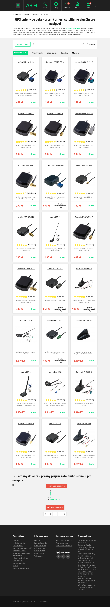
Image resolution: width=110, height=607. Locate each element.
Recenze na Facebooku (64, 546)
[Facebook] (58, 556)
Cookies (15, 566)
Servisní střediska (19, 563)
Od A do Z (64, 53)
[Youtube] (68, 556)
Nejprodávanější (20, 53)
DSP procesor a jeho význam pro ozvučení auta (87, 562)
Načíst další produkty (55, 486)
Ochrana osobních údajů (21, 558)
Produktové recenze (19, 551)
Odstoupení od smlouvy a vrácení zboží (21, 554)
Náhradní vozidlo (40, 546)
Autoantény (35, 14)
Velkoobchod (38, 556)
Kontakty (37, 540)
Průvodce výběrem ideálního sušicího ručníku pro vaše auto (87, 580)
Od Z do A (75, 53)
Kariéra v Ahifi (39, 553)
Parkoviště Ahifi (39, 551)
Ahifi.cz (35, 601)
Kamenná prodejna (40, 543)
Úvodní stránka (17, 14)
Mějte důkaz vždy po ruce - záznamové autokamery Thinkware (87, 587)
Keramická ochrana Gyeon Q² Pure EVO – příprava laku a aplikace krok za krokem (87, 567)
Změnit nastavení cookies (21, 568)
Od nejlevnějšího (37, 53)
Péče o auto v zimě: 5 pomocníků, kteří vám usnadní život (85, 574)
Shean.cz (45, 601)
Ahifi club (16, 540)
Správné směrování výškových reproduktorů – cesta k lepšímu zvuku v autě (87, 548)
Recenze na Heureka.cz (64, 540)
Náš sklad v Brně (40, 548)
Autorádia (26, 14)
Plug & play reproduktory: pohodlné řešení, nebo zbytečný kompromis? (86, 556)
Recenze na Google (62, 543)
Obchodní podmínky (19, 543)
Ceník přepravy (18, 561)
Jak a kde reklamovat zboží (22, 548)
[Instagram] (63, 556)
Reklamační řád (18, 546)
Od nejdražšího (52, 53)
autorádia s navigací (73, 28)
